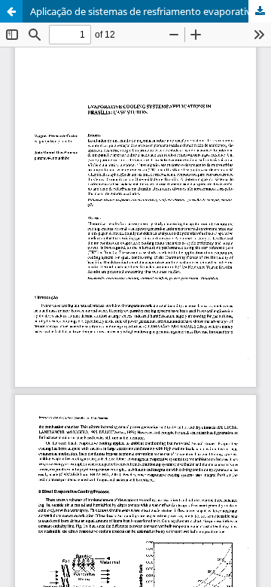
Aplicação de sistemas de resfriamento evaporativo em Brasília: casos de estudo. (150, 11)
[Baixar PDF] (259, 11)
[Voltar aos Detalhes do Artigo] (11, 11)
